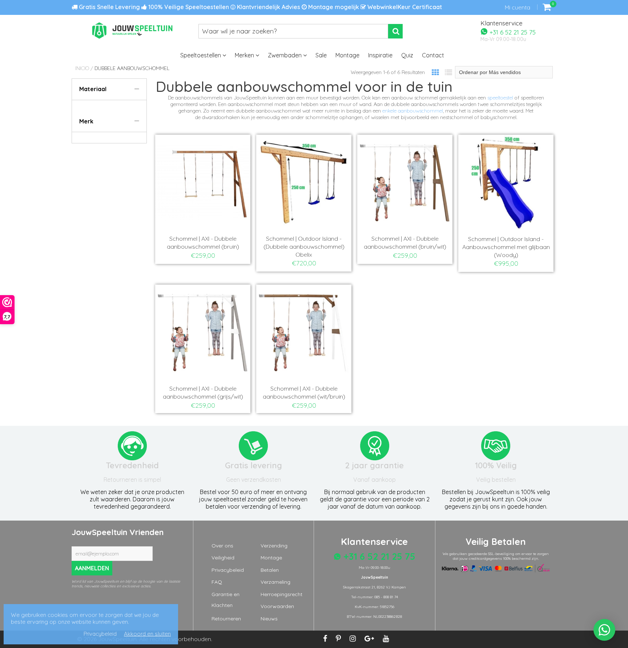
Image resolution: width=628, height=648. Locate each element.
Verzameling (275, 582)
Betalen (270, 570)
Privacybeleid (228, 570)
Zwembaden (285, 55)
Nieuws (269, 618)
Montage (347, 55)
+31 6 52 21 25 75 (512, 32)
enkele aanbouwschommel (412, 110)
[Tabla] (435, 72)
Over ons (222, 545)
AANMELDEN (92, 568)
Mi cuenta (517, 7)
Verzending (274, 545)
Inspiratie (380, 55)
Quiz (407, 55)
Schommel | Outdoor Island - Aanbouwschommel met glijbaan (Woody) (506, 246)
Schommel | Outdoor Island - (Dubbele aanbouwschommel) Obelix (304, 246)
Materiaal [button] (92, 89)
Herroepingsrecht (281, 594)
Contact (433, 55)
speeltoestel (500, 97)
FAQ (217, 582)
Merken (245, 55)
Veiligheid (223, 557)
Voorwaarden (277, 606)
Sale (321, 55)
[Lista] (448, 72)
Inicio (82, 68)
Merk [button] (86, 121)
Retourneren (226, 618)
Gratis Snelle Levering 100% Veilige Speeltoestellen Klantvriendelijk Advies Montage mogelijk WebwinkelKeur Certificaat (259, 7)
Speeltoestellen (201, 55)
